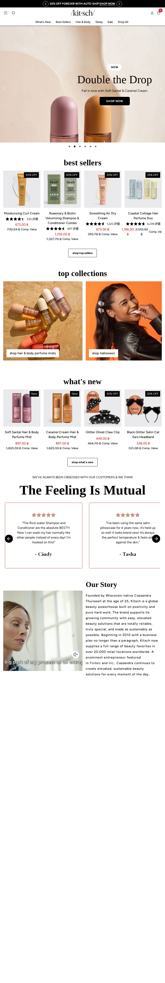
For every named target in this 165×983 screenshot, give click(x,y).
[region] (82, 3)
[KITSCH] (83, 12)
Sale (110, 22)
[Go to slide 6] (95, 146)
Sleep (99, 22)
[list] (82, 84)
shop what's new (82, 462)
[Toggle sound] (75, 654)
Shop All (123, 22)
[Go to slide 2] (74, 146)
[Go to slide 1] (69, 146)
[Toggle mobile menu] (5, 12)
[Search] (13, 12)
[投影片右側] (119, 4)
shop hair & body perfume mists (33, 353)
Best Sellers (63, 22)
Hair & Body (83, 22)
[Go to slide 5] (90, 146)
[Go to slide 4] (85, 146)
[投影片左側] (45, 4)
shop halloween (103, 353)
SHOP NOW (114, 101)
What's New (43, 22)
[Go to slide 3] (80, 146)
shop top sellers (82, 253)
